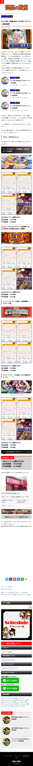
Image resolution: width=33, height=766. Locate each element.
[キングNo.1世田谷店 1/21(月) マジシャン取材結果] (18, 579)
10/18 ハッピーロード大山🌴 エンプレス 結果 (15, 704)
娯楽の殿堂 (16, 761)
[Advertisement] (16, 541)
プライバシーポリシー (8, 756)
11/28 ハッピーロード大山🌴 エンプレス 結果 (14, 700)
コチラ (6, 505)
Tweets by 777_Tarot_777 (9, 668)
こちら (13, 524)
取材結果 (10, 586)
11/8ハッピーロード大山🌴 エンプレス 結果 (14, 702)
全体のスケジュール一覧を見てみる (16, 517)
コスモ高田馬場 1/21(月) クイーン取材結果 (16, 592)
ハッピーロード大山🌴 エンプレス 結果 (13, 705)
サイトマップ (18, 756)
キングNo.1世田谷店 (22, 85)
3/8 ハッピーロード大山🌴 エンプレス (12, 698)
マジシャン (5, 586)
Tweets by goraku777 (8, 660)
